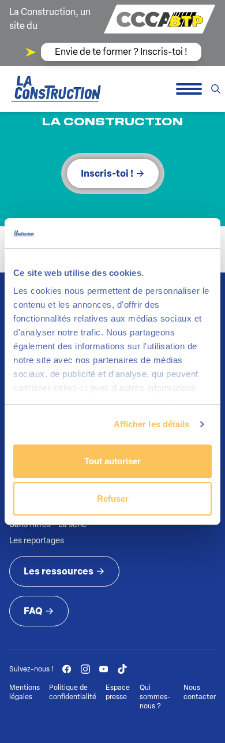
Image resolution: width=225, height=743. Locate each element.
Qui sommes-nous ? (155, 697)
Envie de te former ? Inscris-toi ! (121, 51)
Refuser (113, 498)
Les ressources (58, 571)
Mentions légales (24, 692)
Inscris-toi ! (107, 173)
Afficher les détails (152, 424)
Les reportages (36, 541)
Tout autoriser (112, 461)
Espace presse (118, 692)
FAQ (33, 611)
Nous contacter (199, 692)
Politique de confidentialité (72, 692)
